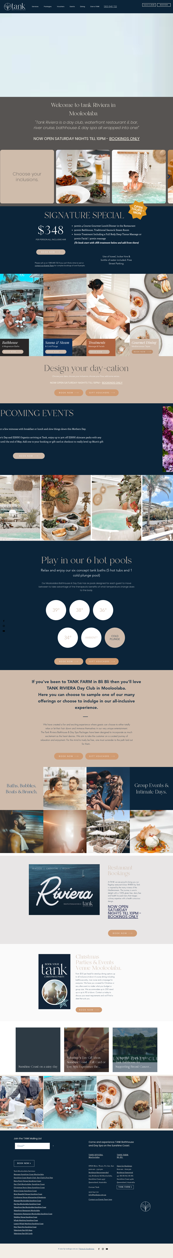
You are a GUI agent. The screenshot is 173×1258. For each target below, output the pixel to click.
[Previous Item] (4, 507)
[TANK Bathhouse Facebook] (99, 1249)
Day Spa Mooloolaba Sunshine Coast (27, 1204)
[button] (67, 1006)
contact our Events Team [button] (44, 265)
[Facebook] (3, 621)
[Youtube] (3, 631)
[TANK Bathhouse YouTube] (107, 1249)
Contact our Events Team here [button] (100, 1199)
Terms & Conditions (86, 1249)
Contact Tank (94, 1187)
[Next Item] (169, 176)
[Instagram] (3, 626)
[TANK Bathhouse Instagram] (103, 1249)
